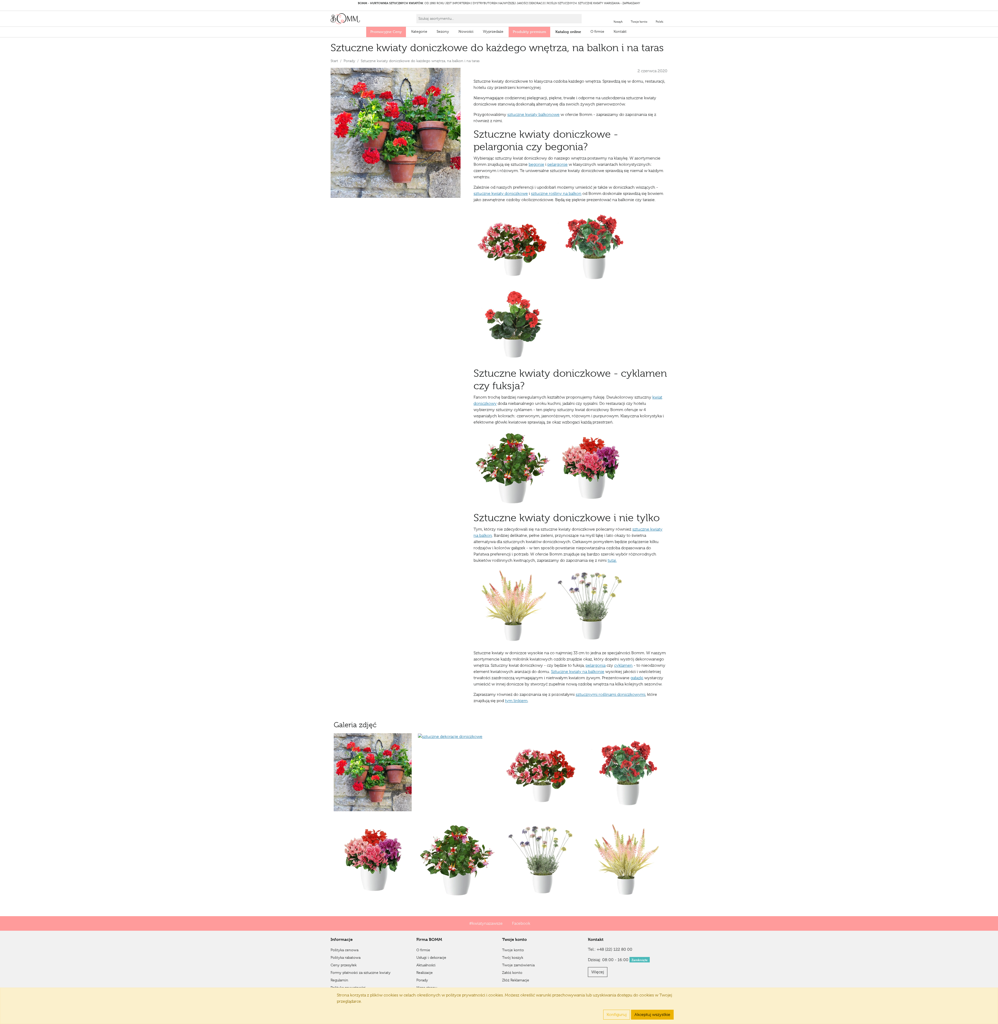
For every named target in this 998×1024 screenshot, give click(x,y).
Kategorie (419, 31)
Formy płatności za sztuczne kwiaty (361, 972)
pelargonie (557, 164)
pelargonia (596, 665)
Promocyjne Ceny (386, 31)
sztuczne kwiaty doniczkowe (501, 193)
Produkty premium (529, 31)
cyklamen (623, 665)
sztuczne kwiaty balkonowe (533, 114)
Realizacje (424, 972)
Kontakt (620, 31)
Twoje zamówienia (518, 965)
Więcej (597, 972)
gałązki (637, 678)
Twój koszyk (512, 957)
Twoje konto (513, 950)
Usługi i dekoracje (431, 957)
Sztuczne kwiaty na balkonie (577, 671)
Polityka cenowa (344, 950)
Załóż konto (512, 972)
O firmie (597, 31)
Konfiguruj (617, 1014)
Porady (349, 61)
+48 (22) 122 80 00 (614, 949)
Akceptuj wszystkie (652, 1014)
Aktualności (426, 965)
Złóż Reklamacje (515, 980)
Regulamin (339, 980)
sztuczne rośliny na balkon (556, 193)
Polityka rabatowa (345, 957)
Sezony (443, 31)
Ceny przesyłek (344, 965)
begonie (536, 164)
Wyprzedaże (493, 31)
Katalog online (568, 31)
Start (334, 61)
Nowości (466, 31)
